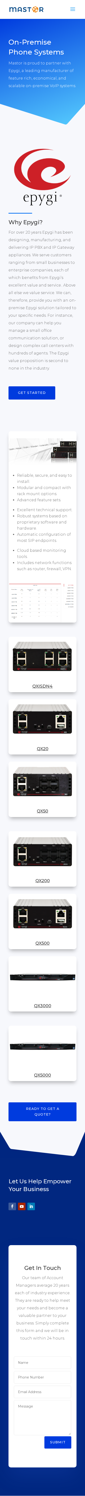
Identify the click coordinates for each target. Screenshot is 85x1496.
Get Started (32, 393)
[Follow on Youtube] (22, 1206)
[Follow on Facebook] (12, 1206)
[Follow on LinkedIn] (31, 1206)
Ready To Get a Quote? (42, 1112)
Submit (58, 1442)
